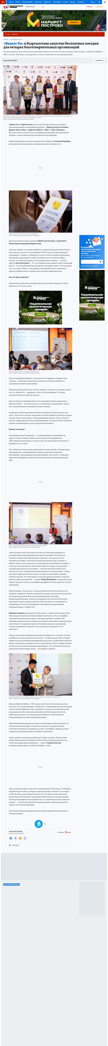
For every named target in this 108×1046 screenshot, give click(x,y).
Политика (38, 2)
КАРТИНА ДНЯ (15, 845)
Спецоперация (27, 2)
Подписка (99, 7)
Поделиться (99, 60)
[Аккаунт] (105, 2)
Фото (11, 2)
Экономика (57, 2)
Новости (14, 34)
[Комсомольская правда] (13, 6)
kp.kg (69, 832)
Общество (47, 2)
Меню (3, 2)
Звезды (72, 2)
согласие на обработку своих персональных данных (90, 266)
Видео (17, 2)
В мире (65, 2)
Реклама (89, 7)
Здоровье (80, 2)
